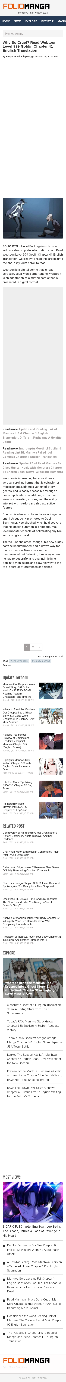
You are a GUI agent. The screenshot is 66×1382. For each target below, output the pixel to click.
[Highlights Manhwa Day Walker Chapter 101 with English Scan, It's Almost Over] (51, 766)
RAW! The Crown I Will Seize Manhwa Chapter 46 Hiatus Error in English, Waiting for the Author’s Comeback (34, 1092)
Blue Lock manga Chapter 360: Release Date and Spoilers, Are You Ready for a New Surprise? (31, 885)
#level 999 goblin (19, 661)
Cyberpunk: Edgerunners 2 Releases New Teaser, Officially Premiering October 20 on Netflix (31, 869)
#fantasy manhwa (41, 661)
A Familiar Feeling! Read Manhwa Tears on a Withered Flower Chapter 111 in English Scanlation (34, 1266)
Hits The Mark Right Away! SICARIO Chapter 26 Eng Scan (18, 785)
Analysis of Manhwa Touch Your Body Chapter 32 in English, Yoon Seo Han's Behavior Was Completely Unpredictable (31, 921)
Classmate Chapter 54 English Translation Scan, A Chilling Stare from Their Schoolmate (34, 1009)
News (17, 21)
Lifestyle (47, 21)
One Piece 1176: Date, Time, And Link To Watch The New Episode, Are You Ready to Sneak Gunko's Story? (30, 902)
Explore (31, 21)
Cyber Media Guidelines (15, 1367)
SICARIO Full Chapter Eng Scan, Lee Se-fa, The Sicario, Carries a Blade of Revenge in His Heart (32, 1231)
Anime (19, 33)
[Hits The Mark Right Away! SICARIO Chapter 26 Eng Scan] (51, 789)
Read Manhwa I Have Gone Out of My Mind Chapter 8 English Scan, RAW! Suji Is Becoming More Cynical (34, 1304)
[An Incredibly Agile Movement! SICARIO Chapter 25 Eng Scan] (51, 810)
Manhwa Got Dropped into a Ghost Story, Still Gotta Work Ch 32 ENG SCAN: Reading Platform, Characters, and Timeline (19, 690)
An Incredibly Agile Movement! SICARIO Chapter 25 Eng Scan (15, 806)
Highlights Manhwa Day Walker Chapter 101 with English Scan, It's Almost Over (17, 764)
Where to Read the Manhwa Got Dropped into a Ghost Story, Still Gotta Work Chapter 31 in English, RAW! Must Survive (19, 715)
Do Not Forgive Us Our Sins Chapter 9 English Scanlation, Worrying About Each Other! (33, 1250)
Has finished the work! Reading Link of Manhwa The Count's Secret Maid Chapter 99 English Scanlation (34, 1320)
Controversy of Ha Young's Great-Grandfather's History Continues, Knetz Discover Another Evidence (30, 835)
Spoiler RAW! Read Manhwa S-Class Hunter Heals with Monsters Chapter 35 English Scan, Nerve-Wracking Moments (33, 468)
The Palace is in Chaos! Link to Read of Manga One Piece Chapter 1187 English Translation (32, 1337)
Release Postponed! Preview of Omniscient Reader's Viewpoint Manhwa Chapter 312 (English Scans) (16, 741)
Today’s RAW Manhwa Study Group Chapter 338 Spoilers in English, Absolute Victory (33, 1026)
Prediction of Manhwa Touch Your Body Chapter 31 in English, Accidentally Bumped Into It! (32, 938)
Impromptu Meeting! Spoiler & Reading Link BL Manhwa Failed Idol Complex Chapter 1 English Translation (32, 453)
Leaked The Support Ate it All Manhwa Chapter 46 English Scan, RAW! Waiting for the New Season (34, 1059)
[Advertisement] (33, 94)
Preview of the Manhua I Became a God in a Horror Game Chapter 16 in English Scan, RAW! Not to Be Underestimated (34, 1075)
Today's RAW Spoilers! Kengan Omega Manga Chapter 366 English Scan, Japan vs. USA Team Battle (35, 1042)
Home (6, 21)
